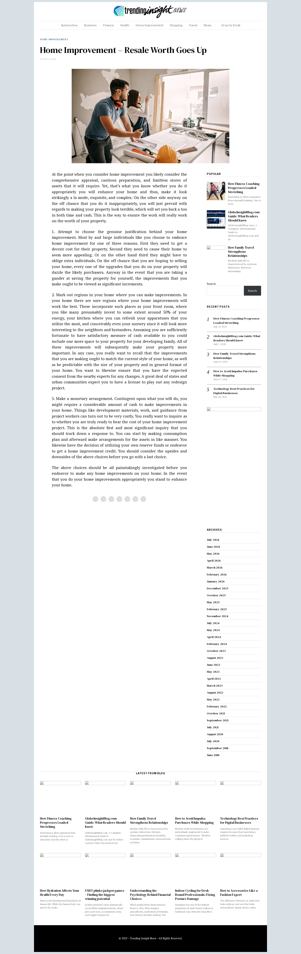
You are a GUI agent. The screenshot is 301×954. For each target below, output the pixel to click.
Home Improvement (149, 25)
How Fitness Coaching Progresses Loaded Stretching (243, 188)
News (208, 25)
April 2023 (214, 679)
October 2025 (216, 595)
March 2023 (215, 686)
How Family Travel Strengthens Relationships (241, 251)
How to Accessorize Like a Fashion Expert (239, 892)
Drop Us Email (230, 25)
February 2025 (217, 609)
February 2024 (217, 644)
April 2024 (214, 637)
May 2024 (213, 630)
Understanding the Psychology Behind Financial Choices (150, 894)
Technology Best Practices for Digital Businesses (234, 391)
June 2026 (213, 547)
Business (90, 25)
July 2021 (212, 727)
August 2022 (215, 692)
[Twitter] (243, 11)
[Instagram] (248, 11)
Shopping (176, 25)
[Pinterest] (253, 11)
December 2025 (217, 588)
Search (211, 284)
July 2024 (213, 623)
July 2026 (213, 540)
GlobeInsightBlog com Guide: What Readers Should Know (244, 216)
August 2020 (215, 734)
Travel (193, 25)
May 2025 (213, 602)
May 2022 (213, 699)
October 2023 (216, 651)
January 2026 (216, 581)
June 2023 (213, 665)
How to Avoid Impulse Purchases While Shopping (194, 820)
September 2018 (217, 748)
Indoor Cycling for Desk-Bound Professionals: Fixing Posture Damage (195, 894)
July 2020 (213, 741)
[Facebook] (238, 11)
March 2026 (215, 567)
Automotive (69, 25)
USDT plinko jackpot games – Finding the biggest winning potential (104, 894)
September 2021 (217, 720)
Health (124, 25)
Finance (108, 25)
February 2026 (217, 574)
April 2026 (214, 561)
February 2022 (217, 706)
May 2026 (213, 554)
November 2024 (217, 616)
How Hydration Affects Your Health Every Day (59, 892)
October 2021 (216, 713)
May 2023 (213, 672)
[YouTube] (259, 11)
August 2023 (215, 658)
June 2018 (213, 755)
